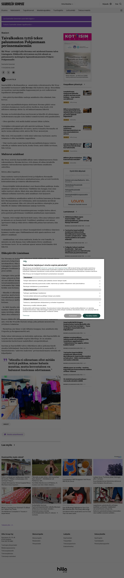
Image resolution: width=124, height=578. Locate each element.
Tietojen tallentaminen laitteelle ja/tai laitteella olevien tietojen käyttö (45, 281)
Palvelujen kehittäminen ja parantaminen (35, 286)
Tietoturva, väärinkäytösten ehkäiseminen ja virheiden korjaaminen (43, 302)
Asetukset (73, 316)
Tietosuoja (26, 315)
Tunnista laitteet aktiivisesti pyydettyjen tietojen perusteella (41, 296)
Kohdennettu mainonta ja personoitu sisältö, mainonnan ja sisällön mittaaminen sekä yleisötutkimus (54, 283)
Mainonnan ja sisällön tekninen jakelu (34, 305)
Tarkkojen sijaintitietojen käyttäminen (34, 293)
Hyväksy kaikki (91, 316)
